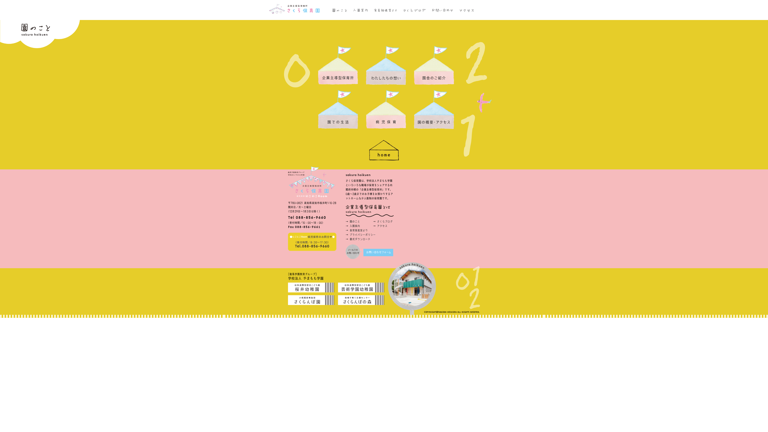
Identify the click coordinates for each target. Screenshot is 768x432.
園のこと (355, 221)
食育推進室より (359, 230)
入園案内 (355, 226)
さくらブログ (385, 221)
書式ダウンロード (360, 239)
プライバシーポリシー (363, 234)
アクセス (382, 226)
